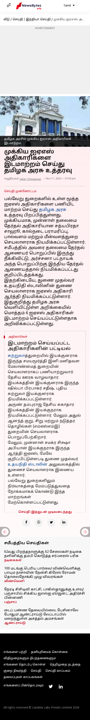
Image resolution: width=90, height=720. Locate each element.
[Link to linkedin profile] (61, 686)
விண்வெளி (14, 581)
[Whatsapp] (39, 522)
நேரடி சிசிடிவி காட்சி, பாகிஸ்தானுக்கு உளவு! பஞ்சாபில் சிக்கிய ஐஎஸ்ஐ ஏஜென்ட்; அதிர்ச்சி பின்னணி (44, 593)
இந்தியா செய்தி (38, 19)
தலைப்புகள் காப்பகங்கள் (23, 677)
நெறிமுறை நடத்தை (65, 664)
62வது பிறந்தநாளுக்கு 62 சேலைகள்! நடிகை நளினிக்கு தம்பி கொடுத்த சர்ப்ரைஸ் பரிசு (43, 554)
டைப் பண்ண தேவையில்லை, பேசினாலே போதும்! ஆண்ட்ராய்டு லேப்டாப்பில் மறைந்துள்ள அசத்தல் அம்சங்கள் (41, 614)
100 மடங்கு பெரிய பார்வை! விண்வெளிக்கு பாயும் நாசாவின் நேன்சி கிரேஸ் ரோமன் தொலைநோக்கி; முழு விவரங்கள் (42, 573)
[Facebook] (26, 522)
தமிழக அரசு (52, 209)
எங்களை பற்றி (15, 652)
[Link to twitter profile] (51, 686)
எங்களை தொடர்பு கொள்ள (25, 664)
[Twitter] (51, 522)
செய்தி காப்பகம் (57, 671)
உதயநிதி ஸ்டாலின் (28, 464)
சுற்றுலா (16, 356)
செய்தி (18, 19)
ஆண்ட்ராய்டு (15, 623)
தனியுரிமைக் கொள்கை (49, 652)
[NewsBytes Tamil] (28, 6)
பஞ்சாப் (10, 602)
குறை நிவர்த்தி (15, 671)
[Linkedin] (64, 522)
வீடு (7, 19)
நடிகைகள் (13, 560)
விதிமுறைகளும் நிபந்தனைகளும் (30, 658)
